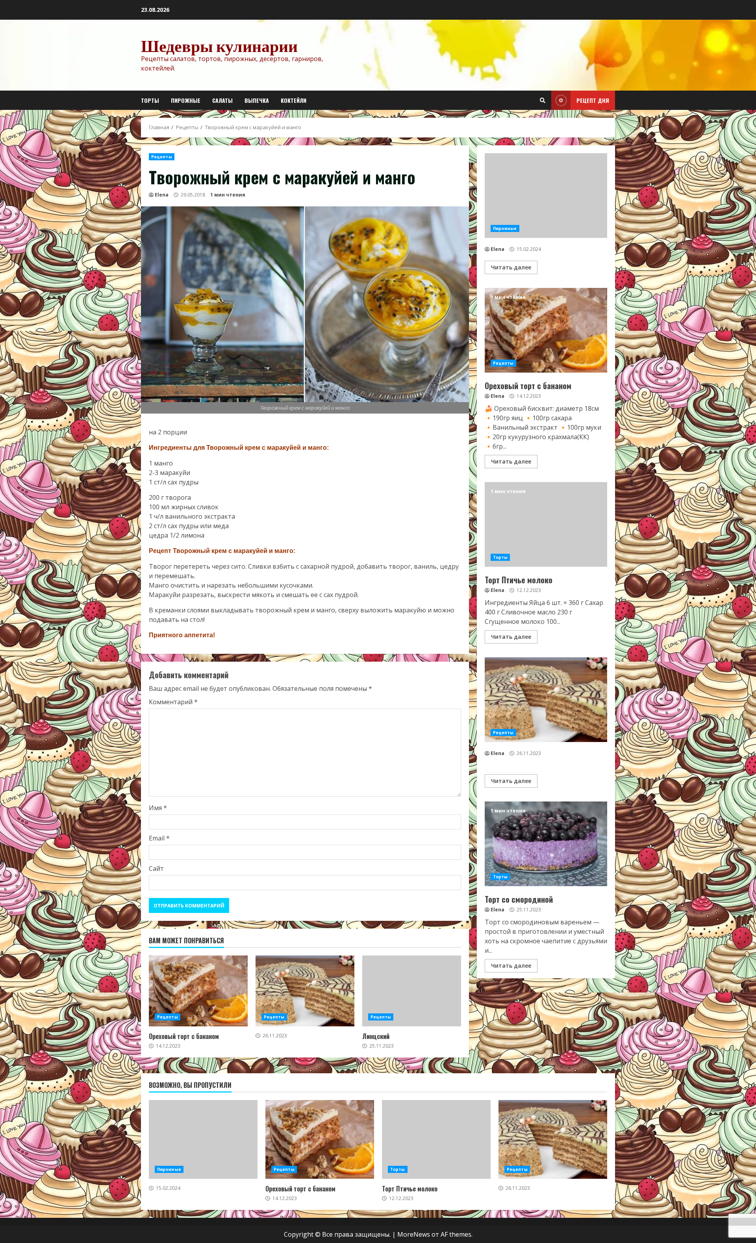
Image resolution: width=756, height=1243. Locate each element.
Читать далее (511, 267)
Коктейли (293, 100)
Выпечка (257, 100)
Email (159, 838)
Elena (162, 194)
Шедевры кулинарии (219, 46)
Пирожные (185, 100)
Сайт (156, 868)
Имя (158, 807)
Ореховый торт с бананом (198, 990)
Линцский (411, 990)
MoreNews (413, 1234)
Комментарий (173, 702)
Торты (150, 100)
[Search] (542, 100)
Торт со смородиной (546, 843)
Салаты (222, 100)
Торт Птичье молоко (546, 524)
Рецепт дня (592, 100)
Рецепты (161, 157)
